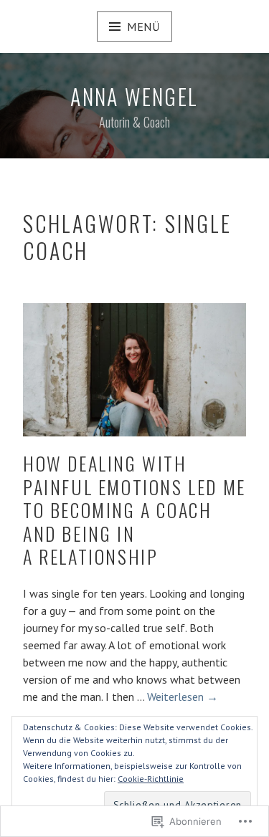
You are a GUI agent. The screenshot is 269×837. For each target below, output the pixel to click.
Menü (143, 26)
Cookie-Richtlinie (151, 778)
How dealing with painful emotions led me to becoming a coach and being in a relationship (134, 509)
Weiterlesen (182, 697)
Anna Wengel (134, 96)
